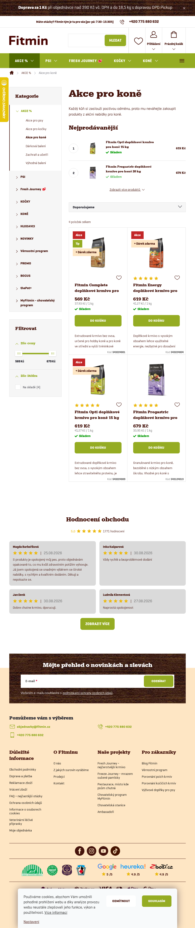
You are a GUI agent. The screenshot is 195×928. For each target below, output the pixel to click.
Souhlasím (156, 901)
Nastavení (31, 921)
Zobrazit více (97, 624)
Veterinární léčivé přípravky (21, 822)
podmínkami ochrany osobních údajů (87, 693)
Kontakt (59, 783)
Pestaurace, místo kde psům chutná (113, 786)
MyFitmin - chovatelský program (37, 302)
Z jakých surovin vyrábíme (71, 770)
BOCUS (25, 276)
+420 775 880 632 (118, 727)
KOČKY (25, 201)
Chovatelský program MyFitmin (112, 796)
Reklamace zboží (20, 783)
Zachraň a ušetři (37, 154)
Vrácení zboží (18, 789)
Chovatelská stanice (111, 805)
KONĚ (24, 214)
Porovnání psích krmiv (157, 776)
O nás (57, 763)
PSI (22, 177)
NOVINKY (27, 239)
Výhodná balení (36, 163)
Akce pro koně (36, 137)
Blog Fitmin (149, 763)
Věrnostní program (34, 251)
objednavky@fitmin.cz (33, 727)
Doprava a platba (20, 776)
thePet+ (26, 288)
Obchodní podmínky (22, 769)
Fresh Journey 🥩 (33, 189)
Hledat (115, 40)
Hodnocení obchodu (97, 519)
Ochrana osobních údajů (25, 803)
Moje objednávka (20, 830)
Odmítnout (121, 901)
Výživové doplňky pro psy (158, 790)
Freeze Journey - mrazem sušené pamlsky (115, 775)
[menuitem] (24, 60)
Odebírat (158, 681)
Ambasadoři (106, 812)
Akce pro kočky (36, 129)
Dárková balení (36, 146)
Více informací (55, 912)
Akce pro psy (34, 120)
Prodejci (59, 776)
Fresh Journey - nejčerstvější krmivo (111, 765)
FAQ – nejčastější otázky (25, 796)
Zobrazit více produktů (125, 189)
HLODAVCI (27, 226)
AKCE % (26, 111)
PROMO (25, 263)
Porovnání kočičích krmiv (159, 783)
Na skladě (31, 387)
